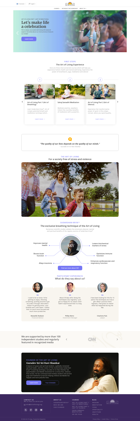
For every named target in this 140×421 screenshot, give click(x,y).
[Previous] (17, 33)
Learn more (29, 39)
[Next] (122, 33)
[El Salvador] (70, 4)
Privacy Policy (96, 419)
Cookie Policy (105, 419)
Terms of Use (114, 419)
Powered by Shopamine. (39, 419)
